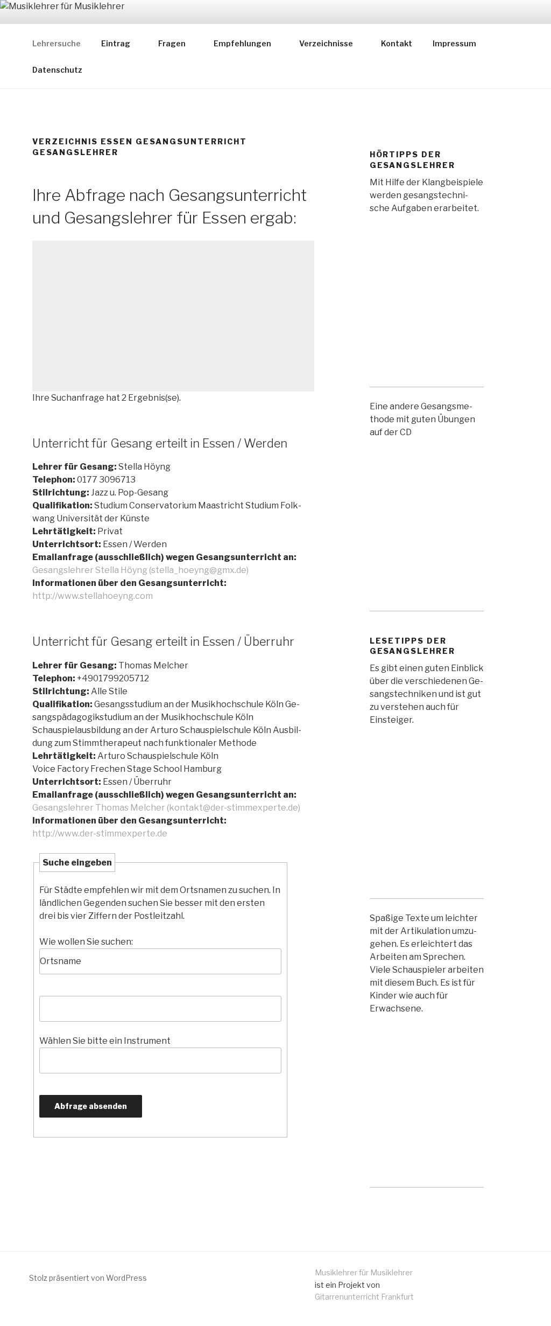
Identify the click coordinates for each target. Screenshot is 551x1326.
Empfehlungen (242, 43)
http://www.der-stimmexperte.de (99, 833)
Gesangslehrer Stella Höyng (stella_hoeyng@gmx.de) (140, 570)
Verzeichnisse (326, 43)
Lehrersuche (56, 43)
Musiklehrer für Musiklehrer (364, 1272)
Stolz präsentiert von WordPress (88, 1277)
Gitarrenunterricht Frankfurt (364, 1296)
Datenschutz (57, 69)
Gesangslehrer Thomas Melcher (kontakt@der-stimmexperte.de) (166, 807)
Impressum (454, 43)
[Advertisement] (173, 316)
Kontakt (396, 43)
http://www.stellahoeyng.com (92, 596)
